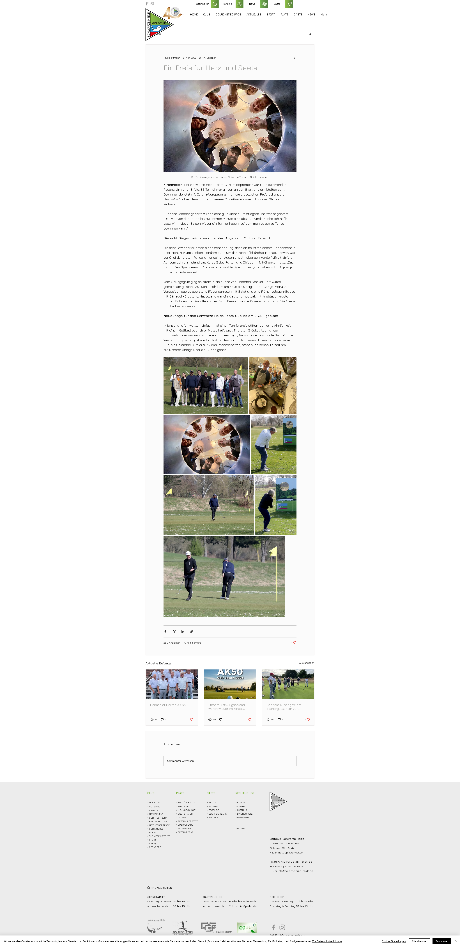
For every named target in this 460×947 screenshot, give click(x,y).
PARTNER (213, 817)
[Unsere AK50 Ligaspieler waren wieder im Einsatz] (230, 684)
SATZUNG (242, 810)
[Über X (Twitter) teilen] (174, 631)
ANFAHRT (213, 806)
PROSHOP (214, 810)
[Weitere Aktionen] (294, 57)
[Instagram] (152, 4)
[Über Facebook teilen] (165, 631)
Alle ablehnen (419, 941)
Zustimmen (442, 941)
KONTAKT (242, 802)
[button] (207, 14)
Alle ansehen (306, 662)
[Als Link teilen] (191, 631)
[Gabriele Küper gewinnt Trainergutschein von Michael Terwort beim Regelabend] (288, 684)
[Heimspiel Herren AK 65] (172, 684)
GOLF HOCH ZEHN (218, 813)
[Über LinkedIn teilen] (183, 631)
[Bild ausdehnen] (206, 385)
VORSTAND (154, 806)
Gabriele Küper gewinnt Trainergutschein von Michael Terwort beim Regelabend (284, 706)
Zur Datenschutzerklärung (327, 941)
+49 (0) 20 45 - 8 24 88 (296, 861)
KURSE (152, 832)
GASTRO (153, 843)
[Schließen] (456, 941)
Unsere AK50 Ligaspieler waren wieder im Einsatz (226, 706)
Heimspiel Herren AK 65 (168, 705)
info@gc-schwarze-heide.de (295, 870)
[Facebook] (146, 4)
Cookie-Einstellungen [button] (394, 941)
